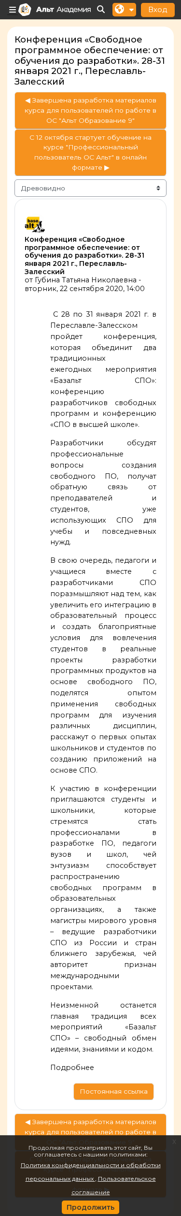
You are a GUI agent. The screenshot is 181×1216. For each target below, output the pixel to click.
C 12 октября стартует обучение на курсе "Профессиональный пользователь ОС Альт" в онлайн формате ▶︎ (90, 152)
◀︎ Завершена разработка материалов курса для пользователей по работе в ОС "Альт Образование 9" (90, 110)
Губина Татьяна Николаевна (86, 280)
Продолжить (90, 1207)
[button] (101, 10)
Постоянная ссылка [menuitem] (114, 1091)
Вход (157, 9)
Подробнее (72, 1067)
